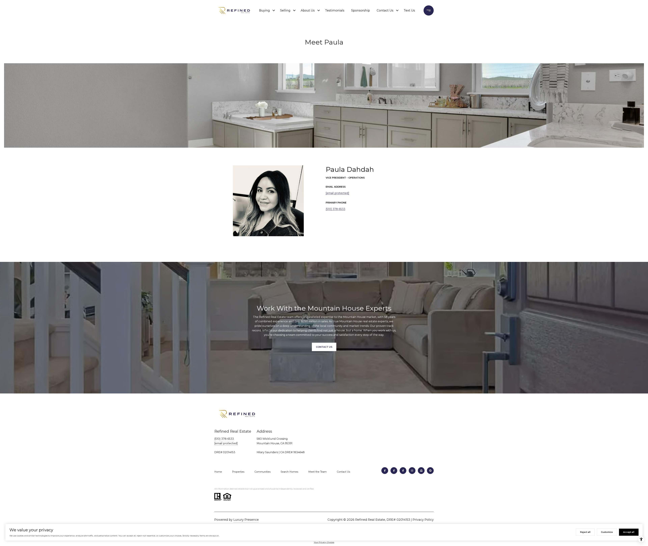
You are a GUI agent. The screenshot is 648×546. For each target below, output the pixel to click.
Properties (238, 471)
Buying (264, 10)
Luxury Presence (246, 520)
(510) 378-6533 (335, 209)
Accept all (628, 532)
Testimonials (334, 10)
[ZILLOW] (421, 470)
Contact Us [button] (324, 347)
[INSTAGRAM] (412, 470)
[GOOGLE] (430, 470)
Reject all (585, 532)
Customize (607, 532)
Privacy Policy (423, 520)
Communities (262, 471)
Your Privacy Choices (324, 542)
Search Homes (289, 471)
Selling (285, 10)
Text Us (409, 10)
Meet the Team (317, 471)
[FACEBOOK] (384, 470)
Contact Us (385, 10)
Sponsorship (360, 10)
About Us (308, 10)
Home (218, 471)
